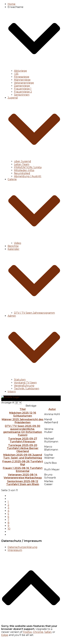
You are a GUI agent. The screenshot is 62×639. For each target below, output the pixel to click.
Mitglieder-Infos (24, 170)
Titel (23, 409)
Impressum (15, 550)
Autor (52, 409)
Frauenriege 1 (22, 88)
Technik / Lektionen (26, 388)
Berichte (13, 246)
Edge (4, 634)
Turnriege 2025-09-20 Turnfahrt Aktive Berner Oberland (22, 448)
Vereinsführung (24, 385)
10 (9, 528)
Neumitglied (22, 173)
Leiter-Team (21, 164)
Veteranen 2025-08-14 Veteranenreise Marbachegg (23, 476)
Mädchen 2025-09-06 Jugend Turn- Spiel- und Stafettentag (22, 456)
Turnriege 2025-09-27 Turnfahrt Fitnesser (22, 440)
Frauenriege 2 (23, 91)
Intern (12, 391)
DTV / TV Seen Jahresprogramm (34, 312)
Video (17, 243)
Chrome (38, 631)
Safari (47, 631)
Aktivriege (20, 70)
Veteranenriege (24, 82)
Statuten (20, 379)
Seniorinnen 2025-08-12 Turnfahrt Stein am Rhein (22, 483)
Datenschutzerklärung (22, 547)
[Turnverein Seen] (10, 397)
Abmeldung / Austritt (27, 176)
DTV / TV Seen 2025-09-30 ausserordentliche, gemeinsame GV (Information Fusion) (22, 430)
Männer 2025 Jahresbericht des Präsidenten (22, 421)
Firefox (27, 631)
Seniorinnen (21, 94)
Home (11, 4)
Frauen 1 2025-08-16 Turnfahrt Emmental (22, 470)
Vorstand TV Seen (25, 382)
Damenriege (22, 85)
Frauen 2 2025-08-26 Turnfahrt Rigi (22, 463)
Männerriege (22, 79)
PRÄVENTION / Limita (27, 167)
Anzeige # (8, 402)
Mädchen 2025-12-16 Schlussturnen (22, 414)
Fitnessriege (21, 76)
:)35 (16, 73)
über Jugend (22, 161)
